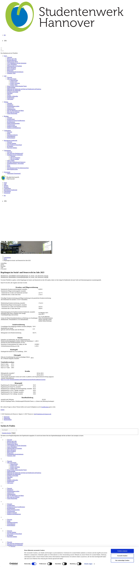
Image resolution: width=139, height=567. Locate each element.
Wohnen (6, 102)
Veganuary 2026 (11, 73)
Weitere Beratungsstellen (13, 123)
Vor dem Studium (11, 143)
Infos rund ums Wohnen (13, 112)
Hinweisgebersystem (12, 169)
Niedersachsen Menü (12, 61)
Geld (5, 76)
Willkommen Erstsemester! (14, 173)
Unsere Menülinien (12, 64)
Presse (8, 166)
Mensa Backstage (11, 67)
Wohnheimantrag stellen (13, 106)
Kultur (8, 133)
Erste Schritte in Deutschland (14, 145)
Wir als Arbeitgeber (15, 157)
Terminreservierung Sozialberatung (16, 120)
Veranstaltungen (11, 136)
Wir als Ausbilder (14, 159)
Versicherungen (11, 125)
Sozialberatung (11, 119)
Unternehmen (7, 150)
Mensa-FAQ (10, 70)
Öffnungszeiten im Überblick (14, 66)
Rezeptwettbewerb (12, 60)
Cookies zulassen (122, 551)
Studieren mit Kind (12, 126)
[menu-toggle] (1, 49)
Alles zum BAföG (11, 79)
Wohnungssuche (11, 109)
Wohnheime (10, 104)
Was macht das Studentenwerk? (15, 153)
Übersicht (9, 57)
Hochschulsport (11, 137)
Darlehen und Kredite (12, 92)
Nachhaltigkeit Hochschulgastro (15, 71)
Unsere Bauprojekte (12, 113)
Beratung (6, 116)
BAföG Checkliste (15, 83)
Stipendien (9, 93)
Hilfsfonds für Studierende (14, 90)
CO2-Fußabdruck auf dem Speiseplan (16, 63)
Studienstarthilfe (11, 87)
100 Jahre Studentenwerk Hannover (16, 162)
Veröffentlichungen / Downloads (15, 163)
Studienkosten (10, 97)
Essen (5, 56)
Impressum (6, 416)
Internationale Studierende (10, 140)
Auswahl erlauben (122, 555)
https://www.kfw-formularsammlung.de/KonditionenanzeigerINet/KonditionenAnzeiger (23, 379)
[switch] (49, 563)
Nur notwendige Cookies (122, 560)
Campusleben (7, 130)
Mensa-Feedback (11, 69)
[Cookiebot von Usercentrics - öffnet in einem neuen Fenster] (14, 564)
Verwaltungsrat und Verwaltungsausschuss (18, 168)
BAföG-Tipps (13, 84)
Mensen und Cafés (12, 58)
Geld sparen (10, 99)
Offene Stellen (10, 160)
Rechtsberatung (11, 122)
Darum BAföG (14, 80)
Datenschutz (7, 418)
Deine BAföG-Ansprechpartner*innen (17, 86)
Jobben (9, 94)
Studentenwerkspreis (12, 135)
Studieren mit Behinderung (14, 127)
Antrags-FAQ (10, 107)
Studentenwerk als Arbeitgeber (15, 155)
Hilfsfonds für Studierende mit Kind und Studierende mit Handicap (24, 89)
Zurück (2, 409)
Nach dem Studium (12, 147)
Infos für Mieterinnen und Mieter (15, 110)
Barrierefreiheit (8, 419)
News (8, 165)
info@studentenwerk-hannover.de (42, 414)
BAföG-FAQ (13, 81)
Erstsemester (7, 172)
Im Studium (10, 146)
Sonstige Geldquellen (12, 96)
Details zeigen (88, 564)
